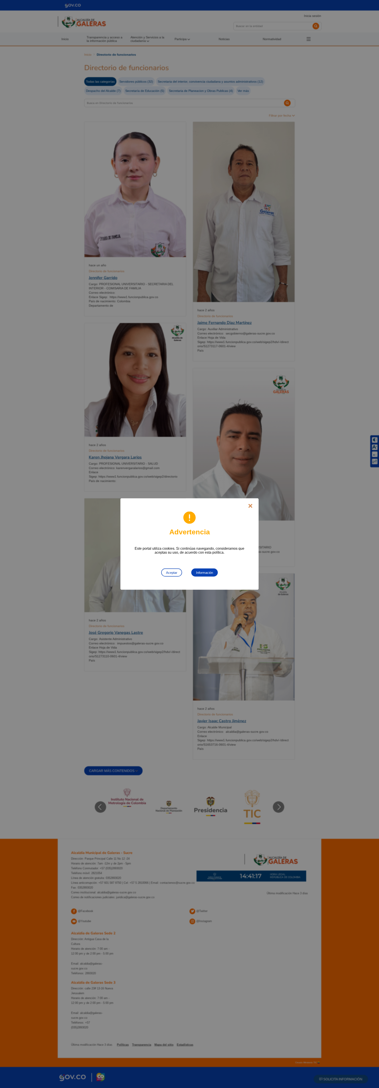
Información (204, 572)
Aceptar (171, 572)
